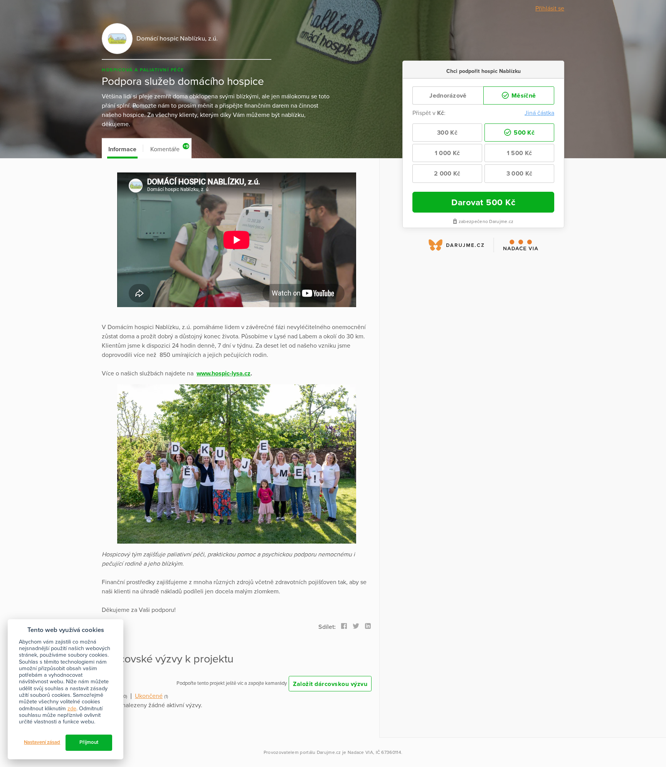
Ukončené (149, 696)
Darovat (483, 202)
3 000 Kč (519, 173)
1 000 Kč (447, 153)
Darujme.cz (329, 752)
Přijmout (88, 742)
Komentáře (169, 148)
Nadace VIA (360, 752)
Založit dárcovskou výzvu (330, 684)
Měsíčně (523, 96)
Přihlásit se (549, 8)
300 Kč (447, 133)
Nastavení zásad (42, 742)
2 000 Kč (447, 173)
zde (71, 708)
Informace (122, 149)
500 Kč (523, 133)
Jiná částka (539, 113)
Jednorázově (447, 96)
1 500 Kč (519, 153)
